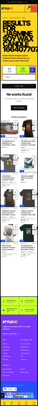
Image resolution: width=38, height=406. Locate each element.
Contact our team (9, 334)
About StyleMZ (7, 369)
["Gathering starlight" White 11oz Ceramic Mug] (28, 163)
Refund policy (24, 350)
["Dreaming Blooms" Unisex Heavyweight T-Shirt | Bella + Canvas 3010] (28, 233)
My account (6, 375)
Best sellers (6, 350)
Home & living (7, 356)
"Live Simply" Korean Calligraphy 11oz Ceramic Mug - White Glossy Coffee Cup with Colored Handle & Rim (9, 145)
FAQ (21, 356)
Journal (22, 369)
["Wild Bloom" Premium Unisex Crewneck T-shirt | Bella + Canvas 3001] (9, 198)
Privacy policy (24, 372)
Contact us (23, 359)
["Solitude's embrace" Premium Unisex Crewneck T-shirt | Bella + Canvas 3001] (28, 198)
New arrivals (6, 347)
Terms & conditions (8, 372)
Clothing (5, 353)
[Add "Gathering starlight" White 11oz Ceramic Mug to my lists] (34, 162)
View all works (19, 107)
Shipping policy (25, 353)
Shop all (5, 344)
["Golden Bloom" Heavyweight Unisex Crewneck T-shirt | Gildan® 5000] (9, 163)
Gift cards (5, 359)
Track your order (25, 344)
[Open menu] (34, 8)
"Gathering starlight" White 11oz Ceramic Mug (27, 178)
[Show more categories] (32, 69)
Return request (24, 347)
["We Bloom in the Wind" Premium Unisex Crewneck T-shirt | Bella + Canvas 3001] (28, 128)
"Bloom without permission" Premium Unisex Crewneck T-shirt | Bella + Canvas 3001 (8, 249)
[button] (15, 122)
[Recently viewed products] (2, 395)
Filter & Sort (19, 86)
